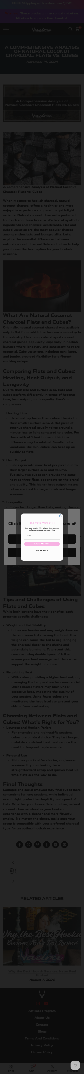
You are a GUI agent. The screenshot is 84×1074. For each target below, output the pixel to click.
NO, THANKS (42, 550)
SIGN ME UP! (42, 544)
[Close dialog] (60, 516)
